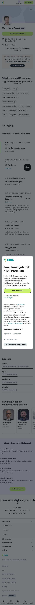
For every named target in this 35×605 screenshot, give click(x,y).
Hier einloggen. (8, 298)
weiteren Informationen (15, 323)
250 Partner (20, 305)
